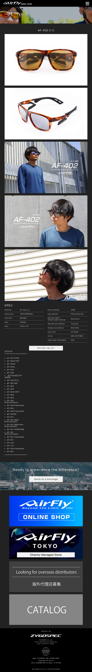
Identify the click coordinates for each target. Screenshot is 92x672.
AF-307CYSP (13, 358)
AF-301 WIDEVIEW (15, 429)
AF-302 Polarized (15, 411)
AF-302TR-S (13, 380)
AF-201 (10, 440)
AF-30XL (11, 367)
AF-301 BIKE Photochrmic (12, 421)
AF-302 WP (12, 383)
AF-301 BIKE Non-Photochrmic (14, 425)
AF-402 (10, 386)
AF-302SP (12, 414)
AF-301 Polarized (15, 437)
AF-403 (10, 370)
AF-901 (10, 451)
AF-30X (10, 373)
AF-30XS (11, 364)
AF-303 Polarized (15, 405)
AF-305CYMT (13, 392)
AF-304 (10, 395)
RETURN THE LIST (46, 348)
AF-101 (10, 446)
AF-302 (10, 408)
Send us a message (46, 479)
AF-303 (10, 398)
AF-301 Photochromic (11, 433)
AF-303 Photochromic (11, 401)
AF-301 (10, 417)
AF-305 (10, 389)
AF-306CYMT (13, 361)
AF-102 (10, 443)
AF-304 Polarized (15, 448)
